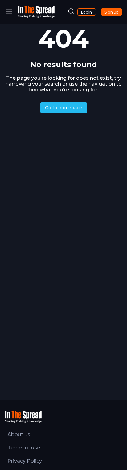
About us (18, 434)
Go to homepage (63, 107)
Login (86, 12)
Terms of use (23, 448)
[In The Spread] (36, 16)
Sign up (111, 12)
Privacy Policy (24, 461)
